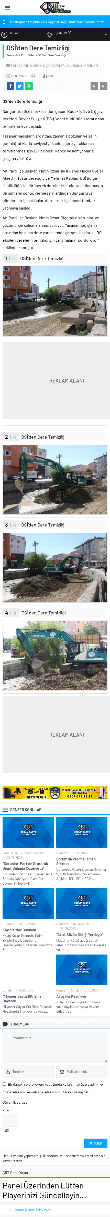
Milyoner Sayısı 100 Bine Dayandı (22, 998)
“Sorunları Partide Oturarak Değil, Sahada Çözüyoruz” (25, 865)
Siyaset (38, 853)
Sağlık (74, 990)
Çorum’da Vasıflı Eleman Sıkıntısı (76, 861)
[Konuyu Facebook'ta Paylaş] (10, 86)
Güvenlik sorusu (15, 1102)
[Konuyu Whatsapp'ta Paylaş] (29, 86)
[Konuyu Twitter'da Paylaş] (20, 86)
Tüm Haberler (80, 924)
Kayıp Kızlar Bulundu (19, 930)
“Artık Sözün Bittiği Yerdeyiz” (79, 934)
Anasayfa (12, 55)
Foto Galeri (28, 55)
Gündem (36, 65)
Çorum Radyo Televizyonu (33, 1209)
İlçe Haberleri (54, 65)
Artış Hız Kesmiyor (71, 996)
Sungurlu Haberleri (82, 65)
